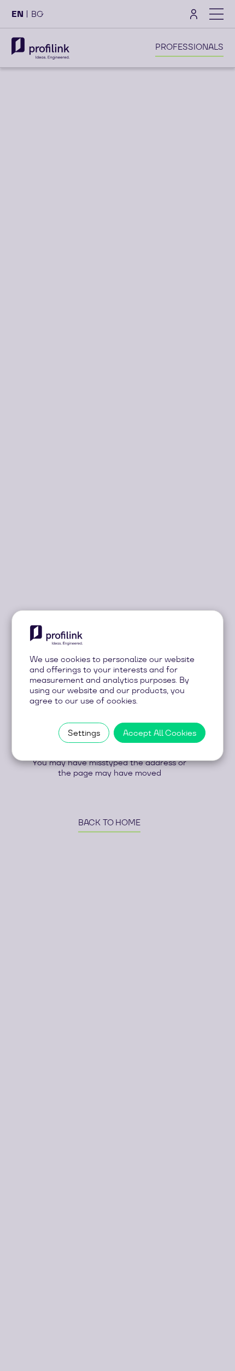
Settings (84, 733)
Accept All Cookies (159, 733)
